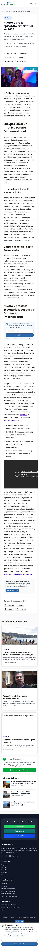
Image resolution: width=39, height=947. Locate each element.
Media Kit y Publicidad (8, 891)
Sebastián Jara (10, 43)
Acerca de (4, 883)
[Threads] (13, 856)
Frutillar (8, 11)
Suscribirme (20, 335)
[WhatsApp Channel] (17, 856)
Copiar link (22, 61)
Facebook (10, 61)
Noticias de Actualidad (13, 420)
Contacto (4, 886)
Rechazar (19, 940)
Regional (4, 865)
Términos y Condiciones (9, 896)
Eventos (3, 875)
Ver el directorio (12, 590)
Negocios (23, 415)
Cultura (3, 867)
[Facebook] (10, 856)
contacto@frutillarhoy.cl (9, 905)
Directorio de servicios (8, 888)
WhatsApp (10, 57)
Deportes (4, 870)
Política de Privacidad (8, 894)
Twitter (21, 57)
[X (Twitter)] (2, 856)
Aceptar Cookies (19, 944)
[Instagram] (6, 856)
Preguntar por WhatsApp (20, 770)
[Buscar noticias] (31, 3)
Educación (4, 872)
